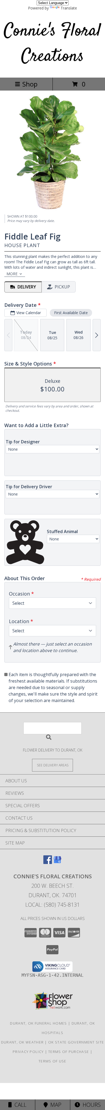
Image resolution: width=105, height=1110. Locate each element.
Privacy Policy (28, 1051)
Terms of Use (52, 1061)
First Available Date (71, 312)
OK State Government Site (76, 1042)
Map (54, 1104)
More (12, 273)
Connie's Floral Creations (52, 44)
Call (19, 1104)
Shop (29, 83)
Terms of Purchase (68, 1051)
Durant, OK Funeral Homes (38, 1023)
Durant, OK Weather (22, 1042)
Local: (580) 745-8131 (52, 904)
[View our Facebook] (47, 862)
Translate (69, 8)
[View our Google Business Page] (57, 862)
